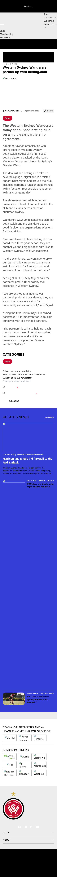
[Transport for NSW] (24, 772)
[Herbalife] (39, 737)
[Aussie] (24, 756)
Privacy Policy (25, 385)
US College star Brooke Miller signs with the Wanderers (40, 485)
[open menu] (2, 25)
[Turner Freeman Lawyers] (24, 737)
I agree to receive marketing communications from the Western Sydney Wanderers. (29, 392)
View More (49, 417)
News (14, 63)
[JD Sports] (24, 764)
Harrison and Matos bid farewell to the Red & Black (27, 460)
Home (6, 63)
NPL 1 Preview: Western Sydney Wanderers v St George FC (38, 699)
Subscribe (14, 401)
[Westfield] (39, 772)
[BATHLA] (9, 737)
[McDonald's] (40, 764)
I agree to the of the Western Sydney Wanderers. (29, 386)
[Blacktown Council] (39, 756)
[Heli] (9, 764)
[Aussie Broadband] (9, 756)
